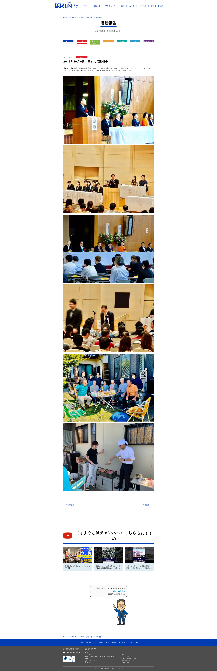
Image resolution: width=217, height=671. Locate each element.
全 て (68, 41)
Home (86, 6)
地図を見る (89, 662)
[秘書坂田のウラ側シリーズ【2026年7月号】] (77, 555)
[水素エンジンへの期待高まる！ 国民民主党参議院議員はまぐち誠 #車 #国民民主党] (108, 555)
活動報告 (96, 6)
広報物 (131, 6)
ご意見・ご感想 (157, 6)
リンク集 (142, 6)
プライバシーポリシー (72, 652)
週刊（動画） (95, 42)
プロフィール (110, 6)
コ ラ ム (135, 41)
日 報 (82, 41)
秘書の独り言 (148, 41)
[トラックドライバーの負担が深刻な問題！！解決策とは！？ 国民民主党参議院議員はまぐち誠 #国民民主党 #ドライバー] (139, 555)
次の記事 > (147, 505)
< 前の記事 (70, 505)
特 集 (122, 41)
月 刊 (108, 41)
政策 (122, 6)
